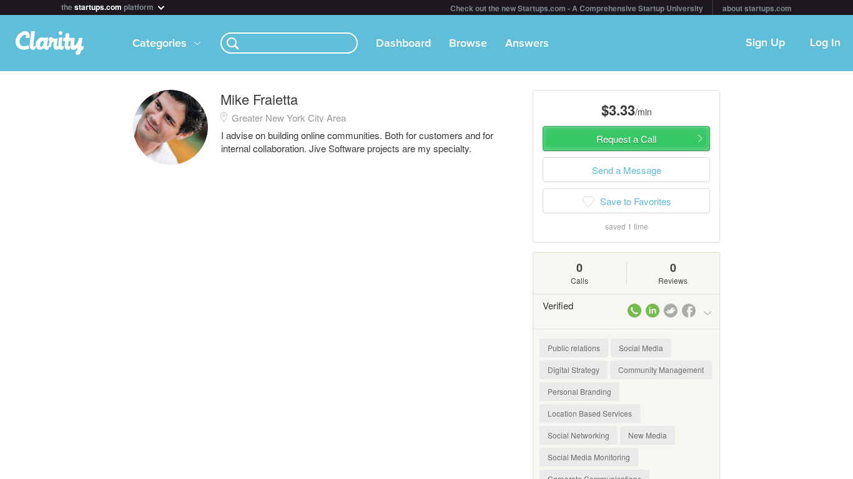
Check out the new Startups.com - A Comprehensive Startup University (576, 8)
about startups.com (757, 8)
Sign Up (765, 43)
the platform (108, 6)
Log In (825, 43)
